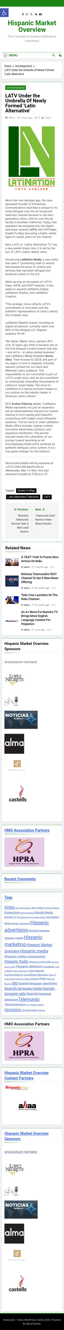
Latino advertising (20, 971)
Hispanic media (34, 951)
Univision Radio (29, 1010)
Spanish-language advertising (37, 983)
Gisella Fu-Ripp (26, 490)
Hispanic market (13, 938)
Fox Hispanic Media (37, 917)
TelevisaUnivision (15, 1004)
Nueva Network (31, 979)
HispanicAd (24, 923)
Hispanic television (29, 966)
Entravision (12, 912)
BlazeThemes (33, 1323)
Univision (12, 1009)
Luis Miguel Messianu (36, 974)
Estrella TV (10, 917)
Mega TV (52, 975)
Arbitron (40, 908)
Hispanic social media (40, 962)
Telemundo (29, 999)
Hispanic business (39, 930)
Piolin (42, 978)
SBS (15, 983)
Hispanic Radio (16, 961)
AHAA (9, 907)
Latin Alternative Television (23, 496)
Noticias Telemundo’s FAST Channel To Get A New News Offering (39, 578)
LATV (47, 496)
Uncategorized (15, 87)
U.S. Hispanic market (35, 1005)
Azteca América (52, 908)
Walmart (41, 1010)
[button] (4, 12)
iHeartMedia (48, 967)
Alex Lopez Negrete (23, 908)
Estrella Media (43, 912)
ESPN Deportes (27, 913)
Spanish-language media (23, 988)
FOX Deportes (23, 917)
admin (12, 117)
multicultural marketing (14, 979)
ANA (34, 908)
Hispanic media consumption (24, 956)
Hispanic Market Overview (32, 26)
